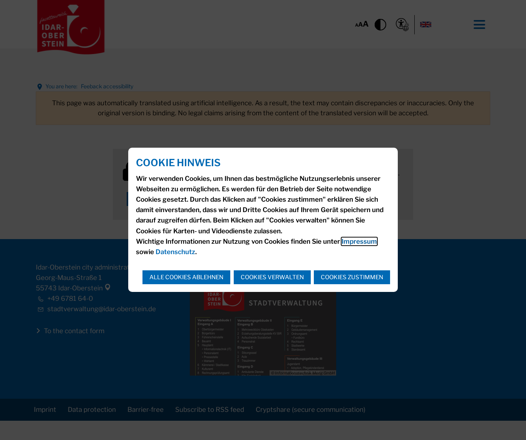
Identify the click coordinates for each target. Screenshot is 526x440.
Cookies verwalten (272, 277)
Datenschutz (175, 252)
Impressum (359, 241)
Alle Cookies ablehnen (186, 277)
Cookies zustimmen (352, 277)
